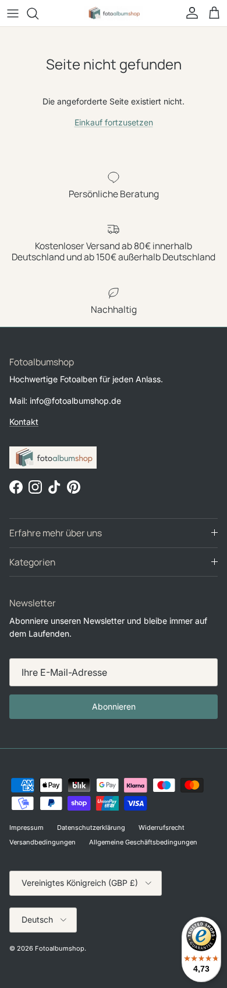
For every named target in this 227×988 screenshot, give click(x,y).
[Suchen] (38, 13)
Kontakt (23, 422)
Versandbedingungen (42, 842)
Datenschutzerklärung (91, 827)
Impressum (26, 827)
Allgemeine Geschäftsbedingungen (143, 842)
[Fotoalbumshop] (113, 13)
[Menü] (13, 13)
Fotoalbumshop (59, 948)
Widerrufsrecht (162, 827)
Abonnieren (114, 706)
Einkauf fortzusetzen (114, 122)
